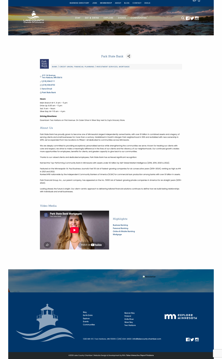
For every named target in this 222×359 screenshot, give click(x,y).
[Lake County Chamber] (34, 17)
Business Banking (120, 225)
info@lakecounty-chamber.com (147, 339)
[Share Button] (129, 56)
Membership (106, 3)
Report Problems (147, 355)
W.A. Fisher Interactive (131, 355)
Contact (137, 3)
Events (122, 18)
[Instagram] (197, 18)
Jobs (94, 3)
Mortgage (117, 235)
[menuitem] (79, 3)
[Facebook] (188, 18)
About (118, 3)
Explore (108, 18)
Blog (127, 3)
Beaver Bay (129, 313)
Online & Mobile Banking (124, 232)
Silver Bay (128, 322)
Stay (77, 18)
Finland (127, 316)
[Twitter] (192, 18)
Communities (139, 18)
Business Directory (79, 3)
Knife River (129, 319)
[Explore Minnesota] (181, 316)
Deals (147, 3)
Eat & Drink (92, 18)
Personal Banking (120, 228)
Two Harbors (130, 325)
